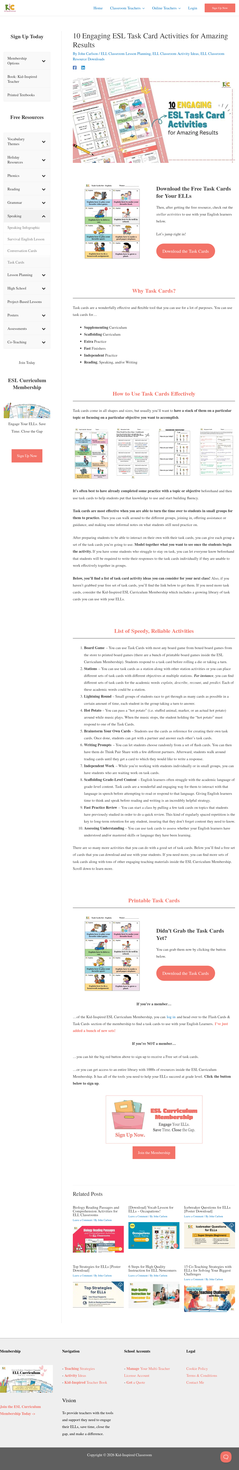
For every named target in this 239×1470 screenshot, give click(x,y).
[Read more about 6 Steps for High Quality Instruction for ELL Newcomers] (153, 1294)
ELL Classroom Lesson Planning (126, 53)
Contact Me (195, 1382)
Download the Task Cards (185, 251)
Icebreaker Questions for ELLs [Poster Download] (207, 1209)
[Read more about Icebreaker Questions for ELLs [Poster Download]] (209, 1234)
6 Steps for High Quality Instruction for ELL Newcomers (152, 1268)
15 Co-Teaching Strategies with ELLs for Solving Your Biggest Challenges (208, 1270)
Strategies (79, 1368)
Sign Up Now (27, 455)
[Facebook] (75, 66)
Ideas (75, 1375)
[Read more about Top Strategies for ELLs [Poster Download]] (98, 1294)
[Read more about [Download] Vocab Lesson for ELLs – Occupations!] (153, 1234)
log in (171, 1016)
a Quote (135, 1382)
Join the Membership (154, 1152)
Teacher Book (85, 1382)
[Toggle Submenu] (43, 60)
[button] (143, 8)
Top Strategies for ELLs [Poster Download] (97, 1268)
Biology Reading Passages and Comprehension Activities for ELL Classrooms (96, 1211)
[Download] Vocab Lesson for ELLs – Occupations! (150, 1209)
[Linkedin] (83, 66)
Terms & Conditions (201, 1375)
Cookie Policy (197, 1368)
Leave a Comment (82, 1220)
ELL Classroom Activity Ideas (176, 53)
